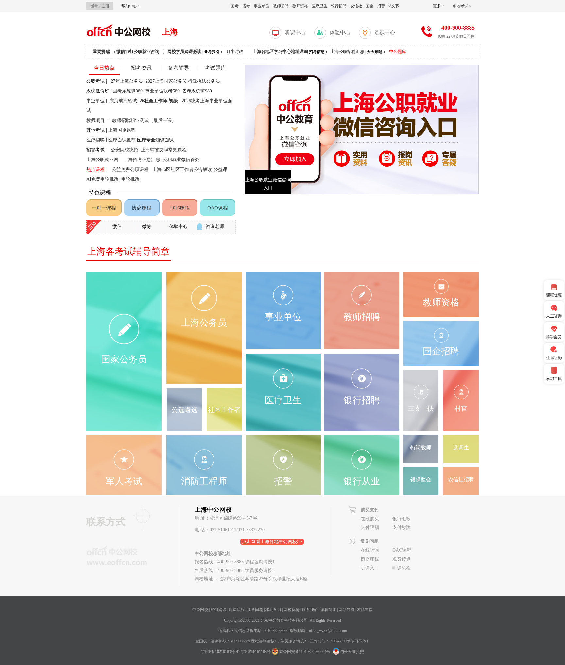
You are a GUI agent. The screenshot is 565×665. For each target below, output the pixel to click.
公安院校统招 (124, 149)
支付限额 (370, 527)
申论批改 (130, 179)
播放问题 (255, 609)
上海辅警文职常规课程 (164, 149)
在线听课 (370, 550)
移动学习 (273, 609)
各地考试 (461, 6)
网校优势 (292, 609)
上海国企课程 (122, 130)
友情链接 (365, 609)
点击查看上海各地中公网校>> (272, 541)
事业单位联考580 (162, 91)
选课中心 (384, 32)
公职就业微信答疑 (181, 159)
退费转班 (401, 559)
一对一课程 (104, 207)
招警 (381, 6)
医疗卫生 (319, 6)
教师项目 (95, 120)
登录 (94, 6)
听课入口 (370, 567)
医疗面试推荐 (122, 140)
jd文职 (393, 6)
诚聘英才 (328, 609)
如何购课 (218, 609)
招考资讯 (141, 68)
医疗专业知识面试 (156, 140)
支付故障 (401, 527)
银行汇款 (401, 518)
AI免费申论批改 (102, 179)
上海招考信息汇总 (142, 159)
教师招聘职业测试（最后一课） (144, 120)
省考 (246, 6)
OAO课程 (217, 207)
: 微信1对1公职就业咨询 (136, 51)
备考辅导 (178, 68)
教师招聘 (281, 6)
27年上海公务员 (127, 81)
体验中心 (340, 32)
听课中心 (295, 32)
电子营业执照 (351, 651)
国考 (235, 6)
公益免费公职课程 (130, 169)
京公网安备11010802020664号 (304, 651)
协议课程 (141, 207)
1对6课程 (180, 207)
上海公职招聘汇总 (347, 51)
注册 (105, 6)
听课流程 (401, 567)
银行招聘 (339, 6)
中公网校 (200, 609)
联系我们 (310, 609)
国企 (369, 6)
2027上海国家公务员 (166, 81)
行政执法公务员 (204, 81)
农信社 (356, 6)
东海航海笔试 (125, 100)
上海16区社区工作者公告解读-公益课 (189, 169)
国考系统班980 (128, 91)
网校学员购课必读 (184, 51)
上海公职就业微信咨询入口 (268, 183)
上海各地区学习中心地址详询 (280, 51)
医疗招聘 (95, 140)
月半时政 (234, 51)
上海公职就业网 (102, 159)
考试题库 (215, 68)
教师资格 (300, 6)
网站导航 (346, 609)
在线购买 (370, 518)
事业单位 (261, 6)
